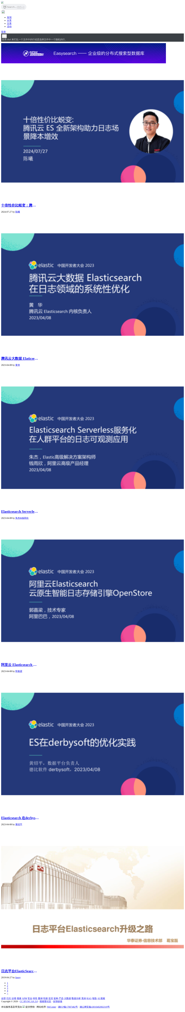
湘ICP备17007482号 (68, 1007)
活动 (9, 26)
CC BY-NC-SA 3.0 (29, 1001)
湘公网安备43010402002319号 (95, 1007)
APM (24, 998)
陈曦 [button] (17, 212)
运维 (14, 998)
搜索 (19, 998)
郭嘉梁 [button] (18, 671)
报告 (94, 998)
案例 (40, 998)
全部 (3, 998)
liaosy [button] (18, 977)
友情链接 (57, 1001)
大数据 (67, 998)
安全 (30, 998)
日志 (8, 998)
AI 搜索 (101, 998)
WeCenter (51, 1007)
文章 (9, 23)
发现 (9, 17)
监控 (50, 998)
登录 (3, 32)
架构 (56, 998)
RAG (89, 998)
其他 (83, 998)
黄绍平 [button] (18, 824)
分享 (9, 20)
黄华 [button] (17, 365)
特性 (35, 998)
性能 (45, 998)
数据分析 (76, 998)
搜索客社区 (45, 1001)
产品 (61, 998)
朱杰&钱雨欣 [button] (22, 518)
